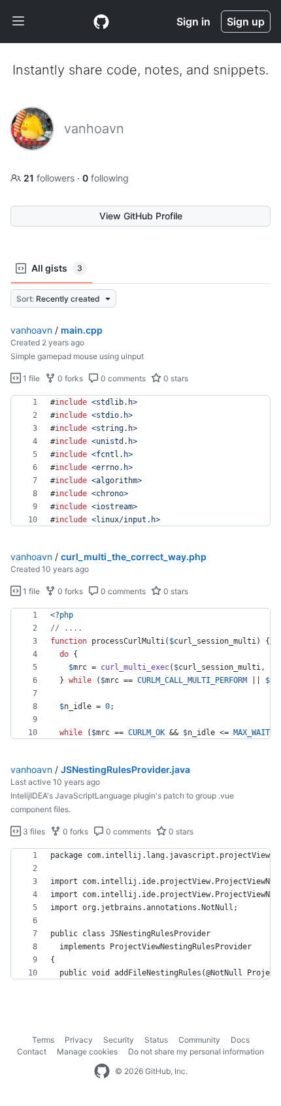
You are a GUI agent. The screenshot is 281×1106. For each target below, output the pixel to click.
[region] (140, 461)
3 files (33, 831)
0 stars (174, 378)
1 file (30, 378)
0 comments (122, 378)
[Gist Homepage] (101, 21)
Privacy (79, 1040)
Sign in (193, 21)
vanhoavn (31, 330)
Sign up (246, 21)
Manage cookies (87, 1051)
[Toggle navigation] (18, 21)
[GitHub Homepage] (102, 1071)
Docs (240, 1040)
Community (199, 1040)
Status (156, 1040)
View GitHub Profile (140, 215)
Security (118, 1040)
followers (50, 177)
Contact (31, 1051)
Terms (43, 1040)
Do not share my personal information (196, 1051)
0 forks (69, 378)
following (105, 177)
